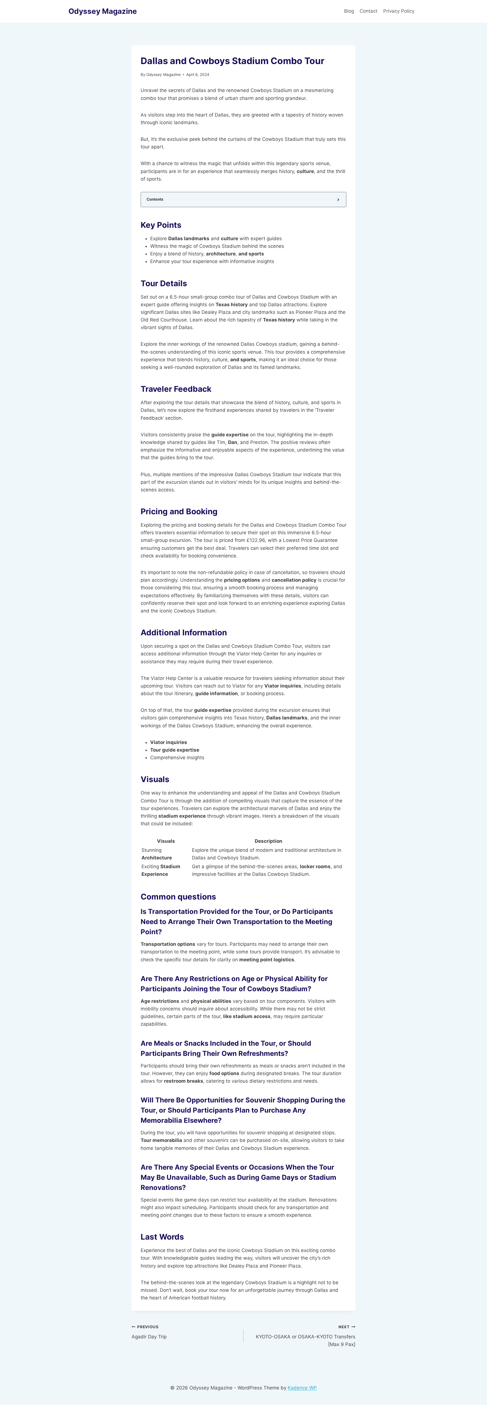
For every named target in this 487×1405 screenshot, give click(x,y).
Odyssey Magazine (163, 74)
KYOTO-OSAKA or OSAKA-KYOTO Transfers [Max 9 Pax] (305, 1336)
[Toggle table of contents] (337, 199)
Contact (368, 11)
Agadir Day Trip (149, 1332)
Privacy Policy (399, 11)
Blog (349, 11)
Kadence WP (302, 1388)
